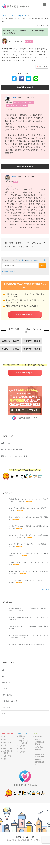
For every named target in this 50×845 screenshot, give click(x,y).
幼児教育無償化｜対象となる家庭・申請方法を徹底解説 (26, 644)
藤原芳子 (15, 176)
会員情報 (22, 752)
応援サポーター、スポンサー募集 (14, 456)
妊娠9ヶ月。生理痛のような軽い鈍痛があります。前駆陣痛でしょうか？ (28, 545)
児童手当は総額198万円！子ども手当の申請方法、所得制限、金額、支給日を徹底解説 (28, 609)
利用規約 (38, 759)
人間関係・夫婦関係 (9, 701)
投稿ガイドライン (39, 751)
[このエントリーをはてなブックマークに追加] (28, 79)
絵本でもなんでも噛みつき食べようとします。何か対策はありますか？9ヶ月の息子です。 (28, 536)
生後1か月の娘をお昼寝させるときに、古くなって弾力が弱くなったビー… (28, 509)
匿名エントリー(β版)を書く (24, 742)
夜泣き (18, 260)
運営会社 (38, 739)
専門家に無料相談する (24, 314)
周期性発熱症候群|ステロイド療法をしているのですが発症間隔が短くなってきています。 (29, 500)
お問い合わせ (6, 443)
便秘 (35, 260)
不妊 (23, 260)
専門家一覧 (39, 736)
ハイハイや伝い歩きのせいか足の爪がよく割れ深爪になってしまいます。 (28, 581)
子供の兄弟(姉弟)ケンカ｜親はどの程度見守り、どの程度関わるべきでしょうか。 (28, 554)
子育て (4, 689)
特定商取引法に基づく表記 (39, 755)
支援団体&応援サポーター (39, 743)
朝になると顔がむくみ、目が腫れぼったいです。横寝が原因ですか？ (28, 518)
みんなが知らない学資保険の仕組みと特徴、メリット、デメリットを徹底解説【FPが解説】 (28, 636)
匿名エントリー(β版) (23, 737)
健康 (4, 713)
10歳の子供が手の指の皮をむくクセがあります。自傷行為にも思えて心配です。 (28, 572)
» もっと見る (45, 589)
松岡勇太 (15, 97)
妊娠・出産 (6, 682)
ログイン (22, 749)
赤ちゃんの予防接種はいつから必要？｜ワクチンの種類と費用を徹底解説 (28, 618)
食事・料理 (6, 707)
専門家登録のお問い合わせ (11, 449)
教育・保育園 (7, 695)
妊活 (4, 670)
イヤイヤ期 (42, 260)
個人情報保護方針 (39, 763)
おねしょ (29, 260)
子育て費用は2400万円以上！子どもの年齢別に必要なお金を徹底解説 (29, 563)
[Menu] (44, 4)
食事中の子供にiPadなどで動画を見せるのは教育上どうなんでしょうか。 (28, 527)
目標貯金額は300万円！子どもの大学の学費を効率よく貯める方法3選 (28, 627)
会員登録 (22, 746)
